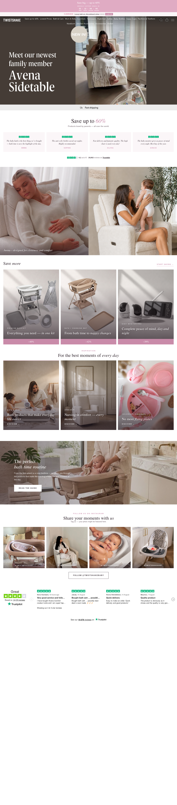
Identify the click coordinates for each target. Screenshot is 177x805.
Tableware (91, 18)
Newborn (71, 23)
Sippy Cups (131, 18)
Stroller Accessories (85, 23)
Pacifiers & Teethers (146, 18)
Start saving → (165, 264)
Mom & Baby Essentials (75, 18)
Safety (109, 18)
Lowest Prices (46, 18)
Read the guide (28, 488)
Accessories (100, 23)
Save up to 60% (32, 18)
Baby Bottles (119, 18)
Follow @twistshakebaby (88, 575)
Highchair (101, 18)
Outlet (110, 23)
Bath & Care (58, 18)
